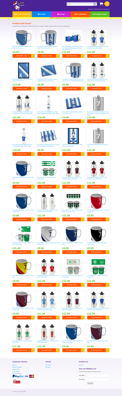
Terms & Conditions (17, 373)
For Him (42, 14)
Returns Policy (16, 369)
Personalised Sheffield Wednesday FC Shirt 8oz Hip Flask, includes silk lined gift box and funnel (98, 113)
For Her (62, 14)
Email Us (81, 365)
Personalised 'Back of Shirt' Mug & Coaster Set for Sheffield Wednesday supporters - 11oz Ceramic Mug (72, 48)
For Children (81, 14)
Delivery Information (17, 367)
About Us (91, 9)
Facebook (48, 365)
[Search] (95, 4)
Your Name (82, 375)
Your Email (82, 379)
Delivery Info (98, 9)
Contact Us (106, 9)
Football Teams (100, 14)
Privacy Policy (15, 371)
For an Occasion (23, 14)
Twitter (48, 367)
